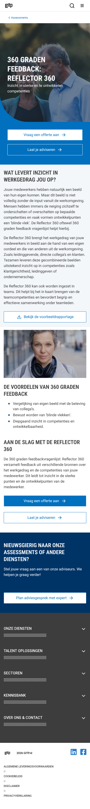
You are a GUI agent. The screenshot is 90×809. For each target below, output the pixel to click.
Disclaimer (12, 786)
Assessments (19, 17)
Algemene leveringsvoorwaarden (29, 766)
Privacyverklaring (18, 795)
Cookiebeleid (13, 776)
